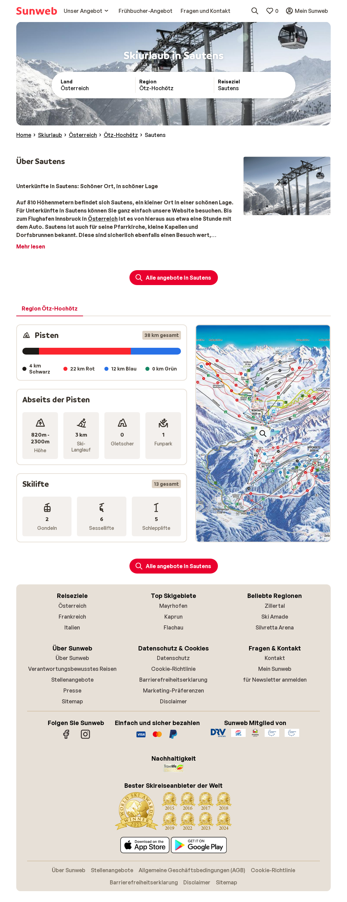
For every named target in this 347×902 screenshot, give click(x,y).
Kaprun (173, 616)
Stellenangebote (72, 679)
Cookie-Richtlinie (173, 668)
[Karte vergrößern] (263, 433)
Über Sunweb (72, 658)
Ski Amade (274, 616)
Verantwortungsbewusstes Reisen (72, 668)
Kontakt (275, 658)
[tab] (49, 308)
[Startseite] (36, 11)
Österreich (72, 605)
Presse (72, 690)
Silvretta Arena (275, 627)
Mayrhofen (173, 605)
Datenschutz (173, 658)
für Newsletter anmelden (275, 679)
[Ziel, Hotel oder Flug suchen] (255, 11)
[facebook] (66, 737)
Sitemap (72, 701)
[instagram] (85, 737)
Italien (72, 627)
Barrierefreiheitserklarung (173, 679)
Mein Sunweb (274, 668)
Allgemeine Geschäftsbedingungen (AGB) (192, 870)
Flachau (173, 627)
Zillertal (275, 605)
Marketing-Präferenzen (173, 690)
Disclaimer (173, 701)
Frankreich (72, 616)
